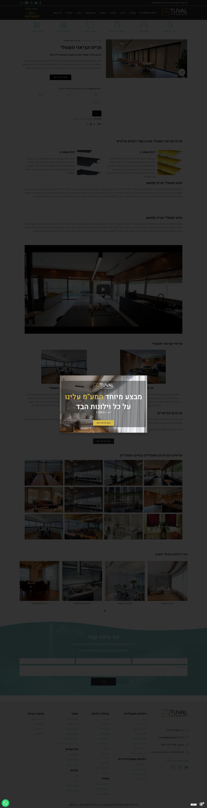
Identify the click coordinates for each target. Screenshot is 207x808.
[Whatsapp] (5, 803)
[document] (103, 404)
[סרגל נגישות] (201, 804)
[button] (64, 379)
